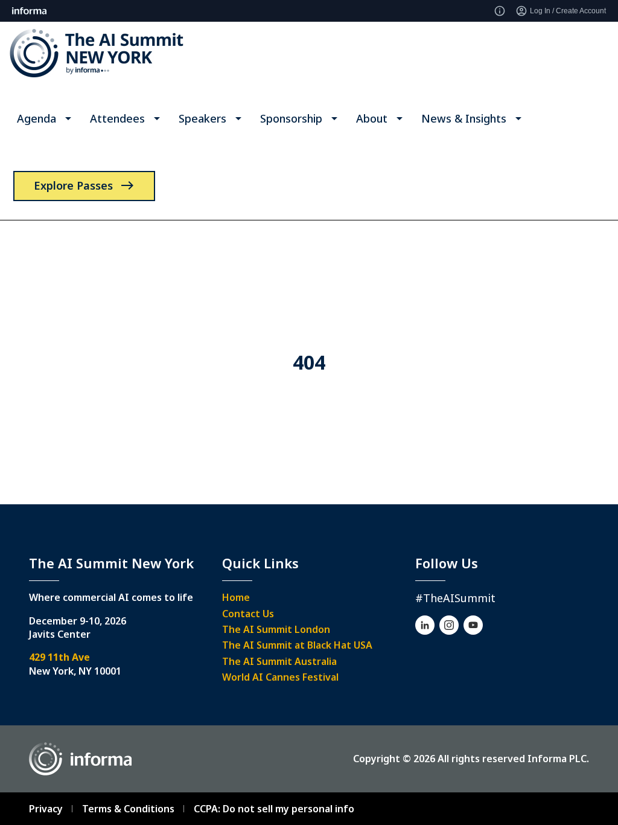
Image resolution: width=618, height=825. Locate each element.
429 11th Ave (59, 657)
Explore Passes (73, 185)
